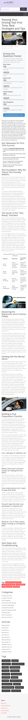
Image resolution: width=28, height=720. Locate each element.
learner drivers (6, 690)
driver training (6, 677)
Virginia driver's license (16, 680)
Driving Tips (6, 612)
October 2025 (6, 649)
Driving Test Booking (8, 605)
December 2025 (7, 644)
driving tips (5, 667)
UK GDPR (3, 713)
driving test (15, 660)
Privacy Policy (5, 710)
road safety (5, 680)
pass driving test (15, 670)
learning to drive (16, 690)
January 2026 (6, 642)
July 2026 (5, 627)
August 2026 (5, 625)
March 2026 (6, 637)
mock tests (16, 586)
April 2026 (5, 635)
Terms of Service (5, 705)
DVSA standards (20, 584)
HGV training (5, 670)
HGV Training (6, 600)
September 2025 (6, 651)
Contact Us (4, 708)
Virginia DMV (17, 684)
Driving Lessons (7, 595)
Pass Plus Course (7, 617)
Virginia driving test (7, 684)
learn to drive (6, 674)
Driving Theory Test (7, 607)
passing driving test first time (13, 582)
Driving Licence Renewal (9, 603)
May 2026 (5, 632)
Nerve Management (8, 102)
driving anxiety (19, 687)
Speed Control (7, 78)
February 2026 (6, 639)
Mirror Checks (6, 64)
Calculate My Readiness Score (14, 115)
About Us (3, 703)
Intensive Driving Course (9, 610)
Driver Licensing (7, 615)
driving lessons (6, 660)
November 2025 (7, 647)
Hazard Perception (8, 91)
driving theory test (7, 586)
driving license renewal (8, 687)
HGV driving (14, 677)
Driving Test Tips (7, 598)
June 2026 (5, 630)
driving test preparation (8, 584)
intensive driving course (18, 664)
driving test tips (6, 664)
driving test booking (16, 674)
